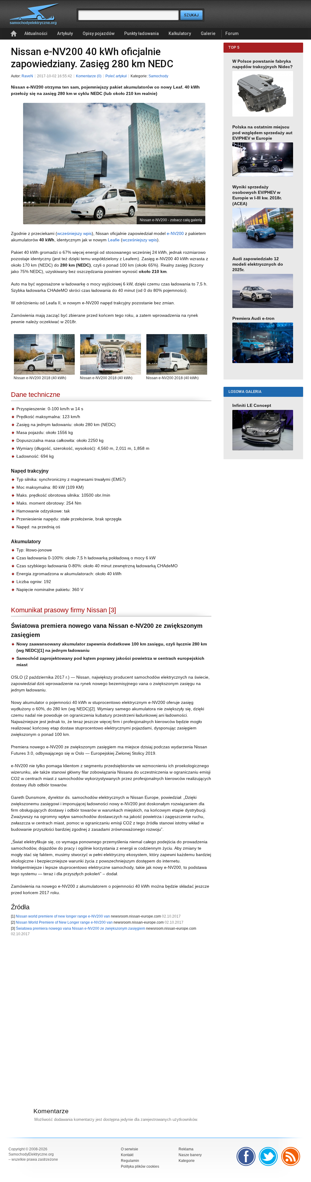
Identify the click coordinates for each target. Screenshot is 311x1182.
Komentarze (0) (88, 76)
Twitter (268, 1156)
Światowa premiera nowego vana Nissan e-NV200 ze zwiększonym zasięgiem (80, 928)
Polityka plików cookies (140, 1166)
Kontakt (127, 1155)
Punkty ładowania (141, 33)
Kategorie (187, 1161)
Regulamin (130, 1161)
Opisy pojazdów (98, 33)
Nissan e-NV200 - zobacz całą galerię (171, 220)
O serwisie (129, 1149)
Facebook (246, 1156)
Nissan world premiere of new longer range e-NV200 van (63, 916)
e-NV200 (175, 233)
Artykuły (65, 33)
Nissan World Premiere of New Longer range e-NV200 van (64, 922)
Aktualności (35, 33)
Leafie (114, 239)
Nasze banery (190, 1155)
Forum (232, 33)
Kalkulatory (180, 33)
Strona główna (13, 34)
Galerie (208, 33)
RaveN (27, 76)
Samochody (158, 76)
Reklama (186, 1149)
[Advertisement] (108, 1014)
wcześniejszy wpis (74, 233)
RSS (291, 1156)
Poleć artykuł (116, 76)
